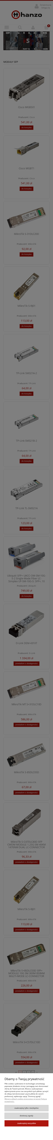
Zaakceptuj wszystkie (26, 1123)
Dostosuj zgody (26, 1116)
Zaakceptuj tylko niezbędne (26, 1108)
